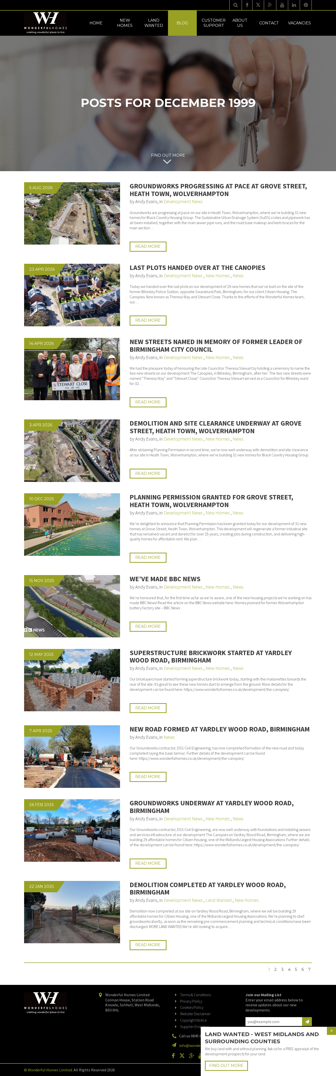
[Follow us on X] (258, 5)
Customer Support (214, 23)
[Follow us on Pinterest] (305, 5)
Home (96, 23)
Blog (182, 23)
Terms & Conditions (195, 994)
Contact (269, 23)
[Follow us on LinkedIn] (294, 5)
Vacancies (299, 23)
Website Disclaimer (195, 1013)
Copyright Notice (193, 1020)
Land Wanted (153, 23)
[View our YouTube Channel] (282, 5)
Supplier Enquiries (194, 1026)
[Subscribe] (307, 1021)
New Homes (125, 23)
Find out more (168, 155)
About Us (239, 23)
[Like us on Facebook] (247, 5)
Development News (183, 201)
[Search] (235, 5)
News (238, 276)
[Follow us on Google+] (270, 5)
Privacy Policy (191, 1001)
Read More (148, 246)
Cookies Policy (191, 1007)
